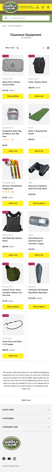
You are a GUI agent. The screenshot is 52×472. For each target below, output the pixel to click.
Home (4, 25)
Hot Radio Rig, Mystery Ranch (12, 239)
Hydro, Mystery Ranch (37, 82)
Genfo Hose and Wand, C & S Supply (12, 343)
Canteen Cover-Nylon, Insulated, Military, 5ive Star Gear (12, 292)
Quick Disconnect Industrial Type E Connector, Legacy (36, 241)
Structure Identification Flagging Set (12, 187)
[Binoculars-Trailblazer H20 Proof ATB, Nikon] (38, 169)
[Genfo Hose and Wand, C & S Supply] (12, 324)
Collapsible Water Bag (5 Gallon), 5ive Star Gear (11, 134)
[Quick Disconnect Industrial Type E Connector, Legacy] (38, 221)
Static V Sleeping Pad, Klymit (37, 132)
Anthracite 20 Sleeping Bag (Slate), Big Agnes (38, 291)
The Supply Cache (13, 466)
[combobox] (26, 18)
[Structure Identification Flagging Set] (12, 169)
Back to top (26, 400)
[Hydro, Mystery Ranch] (38, 65)
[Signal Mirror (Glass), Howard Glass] (12, 65)
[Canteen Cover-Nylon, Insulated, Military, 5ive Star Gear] (12, 273)
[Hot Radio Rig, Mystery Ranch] (12, 221)
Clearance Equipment (15, 25)
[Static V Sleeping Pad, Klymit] (38, 114)
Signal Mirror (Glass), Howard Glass (11, 83)
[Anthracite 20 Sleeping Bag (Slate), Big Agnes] (38, 273)
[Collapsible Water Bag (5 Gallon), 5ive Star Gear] (12, 114)
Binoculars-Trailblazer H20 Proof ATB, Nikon (37, 187)
